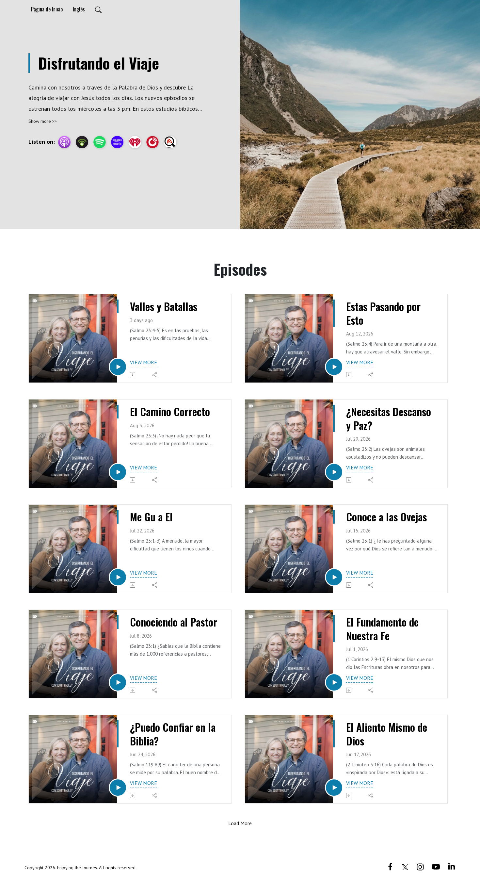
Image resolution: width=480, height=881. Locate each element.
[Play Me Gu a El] (118, 577)
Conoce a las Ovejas (386, 517)
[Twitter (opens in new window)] (405, 866)
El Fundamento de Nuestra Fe (382, 628)
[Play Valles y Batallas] (118, 367)
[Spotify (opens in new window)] (99, 142)
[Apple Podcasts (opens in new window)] (64, 142)
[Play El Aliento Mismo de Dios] (334, 787)
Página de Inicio (47, 9)
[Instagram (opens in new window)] (420, 866)
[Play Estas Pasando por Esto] (334, 367)
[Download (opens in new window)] (133, 374)
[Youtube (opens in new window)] (436, 866)
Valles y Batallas (163, 306)
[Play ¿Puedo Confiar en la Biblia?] (118, 787)
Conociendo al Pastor (173, 622)
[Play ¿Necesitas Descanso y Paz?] (334, 472)
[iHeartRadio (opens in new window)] (135, 142)
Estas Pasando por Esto (383, 313)
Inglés (79, 9)
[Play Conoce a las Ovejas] (334, 577)
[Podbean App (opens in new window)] (82, 142)
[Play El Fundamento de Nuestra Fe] (334, 682)
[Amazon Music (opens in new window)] (117, 142)
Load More (240, 823)
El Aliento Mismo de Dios (386, 733)
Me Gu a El (151, 517)
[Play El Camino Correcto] (118, 472)
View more (143, 362)
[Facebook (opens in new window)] (390, 866)
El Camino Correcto (170, 411)
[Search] (98, 9)
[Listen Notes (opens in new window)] (170, 142)
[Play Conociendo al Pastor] (118, 682)
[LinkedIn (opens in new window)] (452, 866)
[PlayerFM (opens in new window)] (152, 142)
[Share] (155, 374)
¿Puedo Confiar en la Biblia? (173, 733)
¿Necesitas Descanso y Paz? (388, 418)
